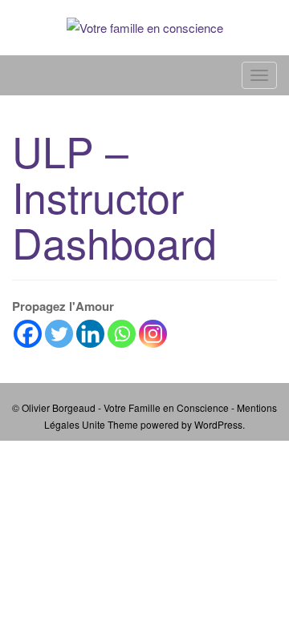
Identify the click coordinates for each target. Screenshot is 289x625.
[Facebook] (28, 334)
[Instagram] (153, 334)
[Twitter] (59, 334)
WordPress (218, 424)
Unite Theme (110, 424)
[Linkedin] (90, 334)
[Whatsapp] (122, 334)
